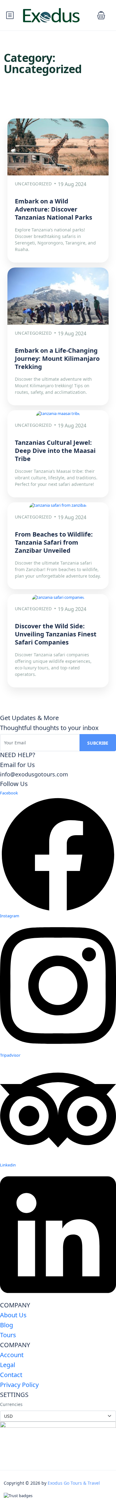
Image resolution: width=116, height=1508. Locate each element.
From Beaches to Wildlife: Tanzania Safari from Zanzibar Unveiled (54, 542)
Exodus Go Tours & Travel (74, 1483)
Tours (8, 1335)
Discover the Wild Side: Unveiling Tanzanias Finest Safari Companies (56, 634)
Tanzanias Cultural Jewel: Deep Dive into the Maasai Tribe (55, 450)
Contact (11, 1375)
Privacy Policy (19, 1384)
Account (12, 1355)
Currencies (11, 1404)
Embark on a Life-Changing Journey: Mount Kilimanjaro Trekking (57, 358)
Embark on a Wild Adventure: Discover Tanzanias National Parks (53, 209)
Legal (7, 1365)
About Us (13, 1315)
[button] (101, 15)
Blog (6, 1325)
